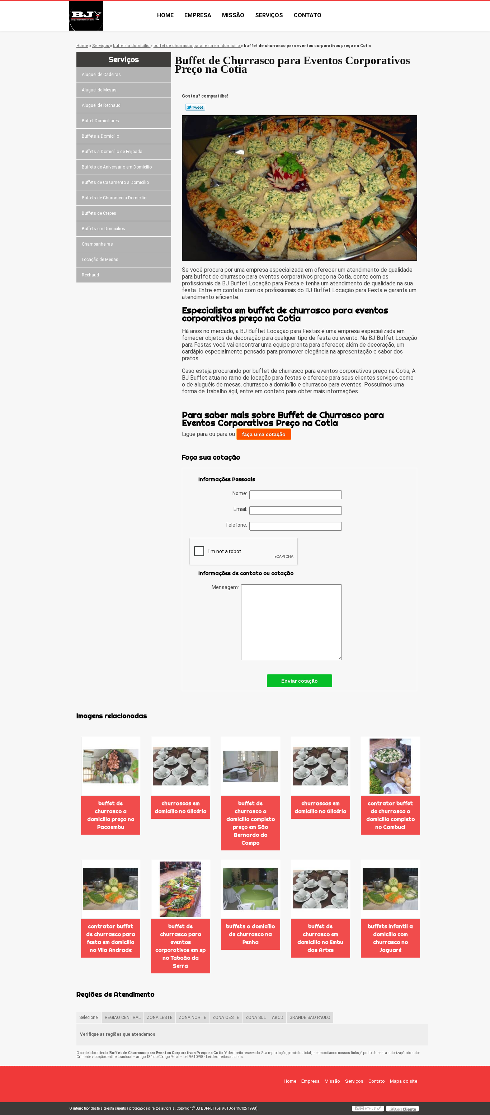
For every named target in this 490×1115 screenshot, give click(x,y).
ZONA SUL (255, 1017)
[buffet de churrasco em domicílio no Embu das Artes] (320, 889)
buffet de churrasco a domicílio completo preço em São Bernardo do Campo (250, 823)
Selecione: (89, 1017)
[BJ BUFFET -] (110, 16)
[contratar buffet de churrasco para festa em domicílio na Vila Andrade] (110, 889)
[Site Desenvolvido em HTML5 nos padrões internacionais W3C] (368, 1108)
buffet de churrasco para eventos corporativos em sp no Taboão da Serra (180, 946)
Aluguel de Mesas (99, 89)
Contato (307, 15)
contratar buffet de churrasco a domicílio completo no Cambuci (390, 815)
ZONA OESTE (225, 1017)
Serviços (269, 15)
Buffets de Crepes (99, 213)
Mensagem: (226, 587)
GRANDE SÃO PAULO (309, 1017)
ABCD (277, 1017)
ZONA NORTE (192, 1017)
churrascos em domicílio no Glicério (180, 807)
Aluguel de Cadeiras (101, 74)
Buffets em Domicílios (103, 228)
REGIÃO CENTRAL (123, 1017)
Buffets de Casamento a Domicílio (115, 182)
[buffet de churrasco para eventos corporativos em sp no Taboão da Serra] (180, 889)
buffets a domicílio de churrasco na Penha (250, 934)
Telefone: (237, 525)
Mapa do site (403, 1081)
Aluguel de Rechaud (101, 105)
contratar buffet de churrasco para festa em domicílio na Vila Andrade (110, 938)
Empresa (197, 15)
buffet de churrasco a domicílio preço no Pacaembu (110, 815)
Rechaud (90, 274)
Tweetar (195, 107)
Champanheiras (97, 244)
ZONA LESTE (160, 1017)
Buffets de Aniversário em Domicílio (117, 167)
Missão (233, 15)
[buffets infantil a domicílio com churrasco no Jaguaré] (390, 889)
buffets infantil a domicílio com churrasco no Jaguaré (390, 938)
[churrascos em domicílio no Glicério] (180, 766)
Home (165, 15)
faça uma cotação (264, 434)
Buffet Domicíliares (100, 120)
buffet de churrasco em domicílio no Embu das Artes (320, 938)
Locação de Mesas (100, 259)
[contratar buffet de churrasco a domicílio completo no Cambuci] (390, 766)
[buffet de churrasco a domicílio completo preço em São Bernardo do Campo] (250, 766)
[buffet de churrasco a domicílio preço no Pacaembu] (110, 766)
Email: (241, 509)
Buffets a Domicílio (100, 136)
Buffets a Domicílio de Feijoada (112, 151)
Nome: (240, 493)
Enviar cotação (299, 681)
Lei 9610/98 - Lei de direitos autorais (213, 1057)
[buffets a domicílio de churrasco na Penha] (250, 889)
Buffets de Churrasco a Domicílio (114, 197)
